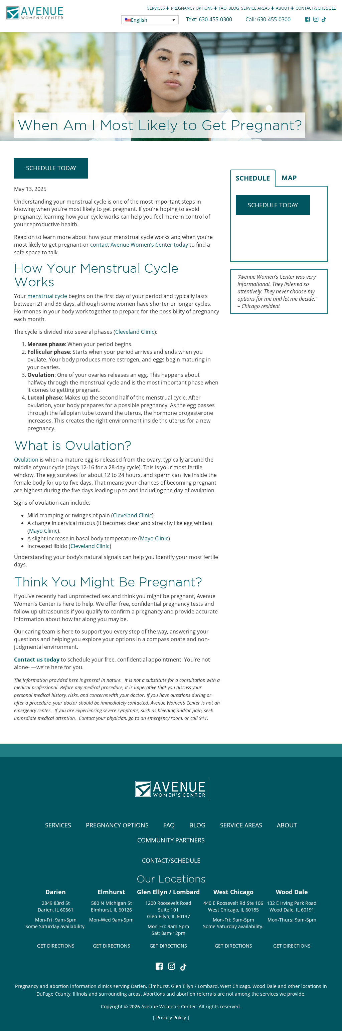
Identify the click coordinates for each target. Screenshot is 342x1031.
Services (156, 8)
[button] (150, 19)
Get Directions (55, 946)
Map (289, 177)
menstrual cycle (47, 296)
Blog (233, 8)
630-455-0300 (216, 19)
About (283, 8)
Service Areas (256, 8)
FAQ (222, 8)
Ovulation (26, 459)
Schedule (253, 178)
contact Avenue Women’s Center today (139, 244)
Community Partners (171, 840)
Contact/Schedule (316, 8)
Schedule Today (51, 168)
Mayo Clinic (43, 530)
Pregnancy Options (192, 8)
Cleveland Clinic (134, 331)
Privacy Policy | (173, 1017)
